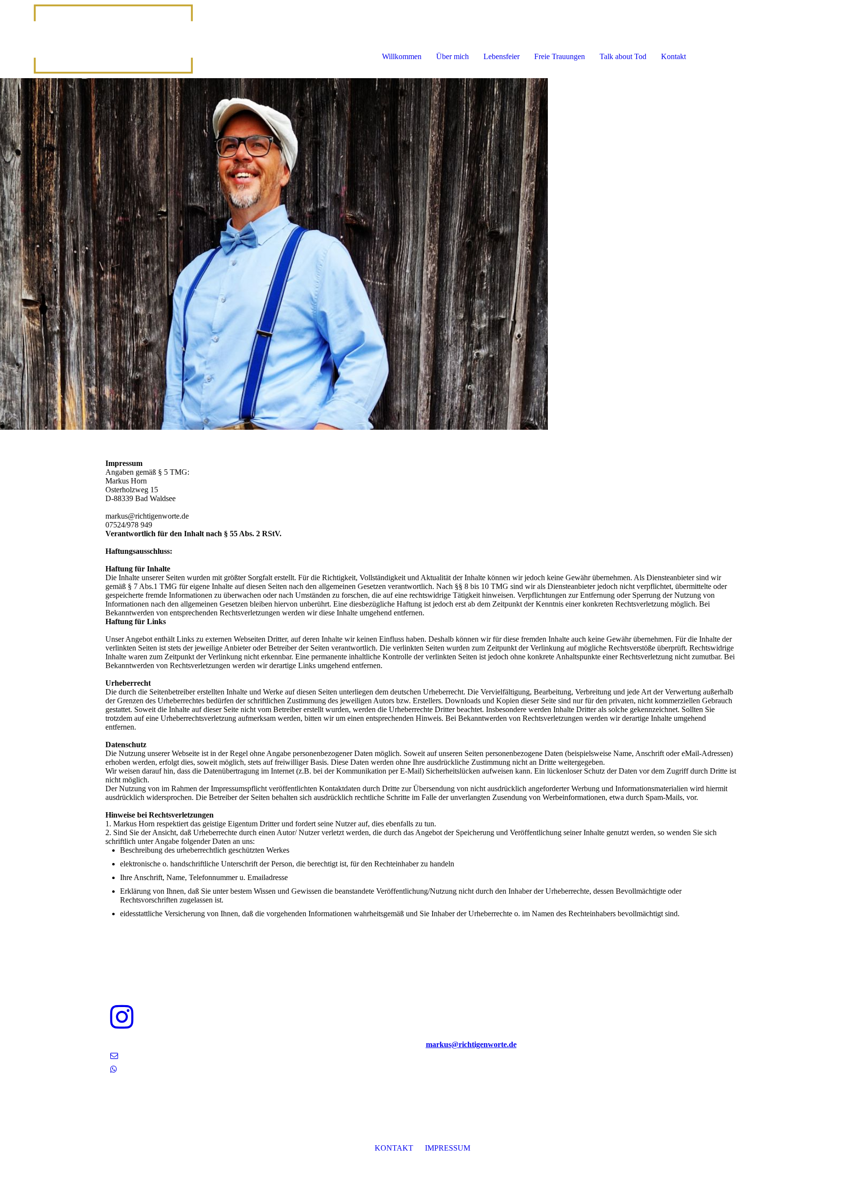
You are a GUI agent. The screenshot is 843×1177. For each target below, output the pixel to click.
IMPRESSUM (447, 1148)
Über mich (452, 56)
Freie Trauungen (559, 56)
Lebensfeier (501, 56)
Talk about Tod (623, 56)
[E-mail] (114, 1055)
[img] (112, 39)
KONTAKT (394, 1148)
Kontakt (673, 56)
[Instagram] (122, 1017)
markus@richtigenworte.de (471, 1044)
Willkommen (402, 56)
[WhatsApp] (113, 1069)
